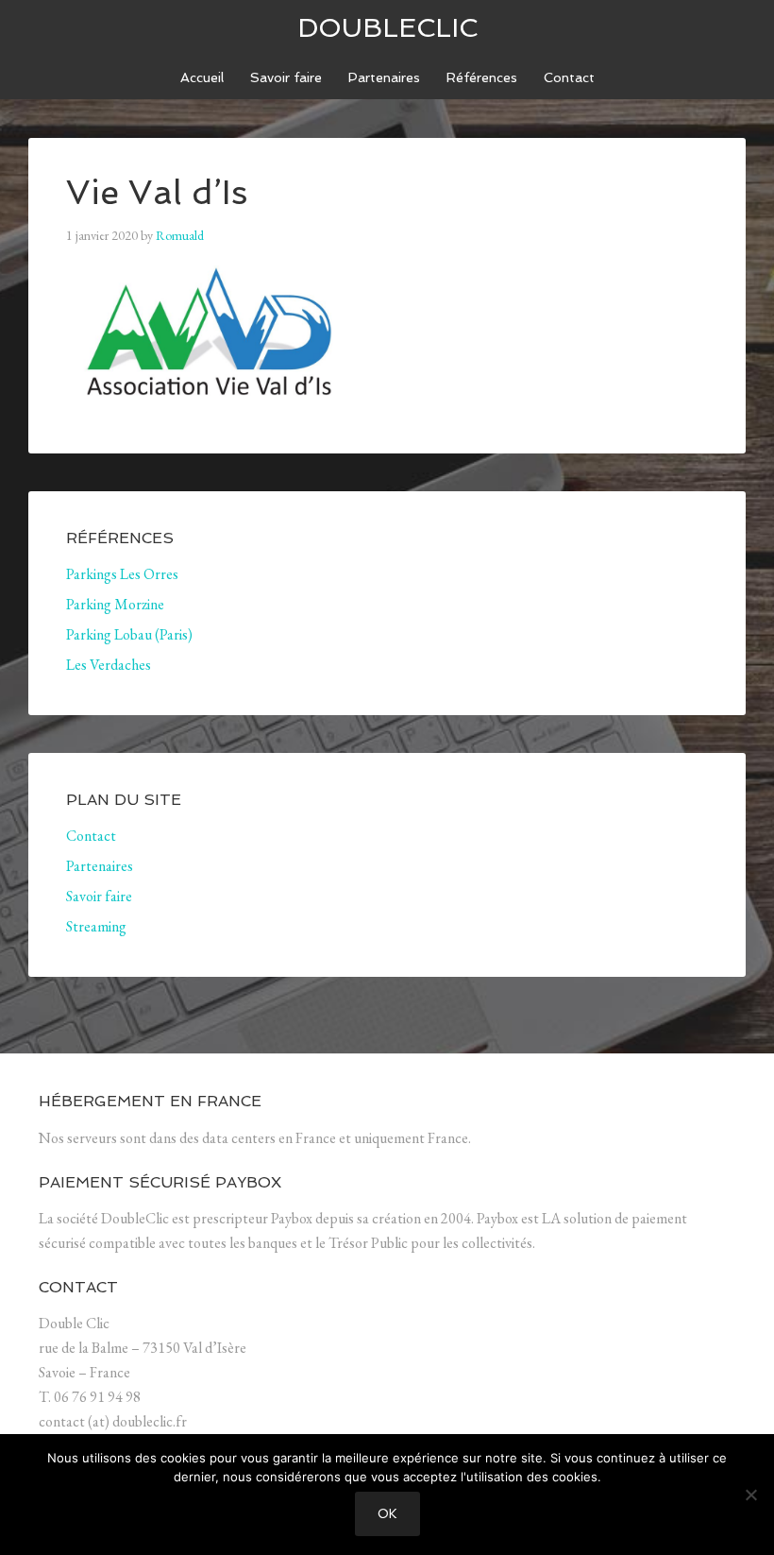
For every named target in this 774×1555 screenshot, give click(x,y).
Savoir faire (99, 896)
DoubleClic (387, 27)
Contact (91, 836)
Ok (387, 1514)
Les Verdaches (108, 665)
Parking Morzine (115, 604)
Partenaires (99, 866)
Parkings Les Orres (122, 574)
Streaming (96, 926)
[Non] (750, 1494)
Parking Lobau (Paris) (129, 634)
